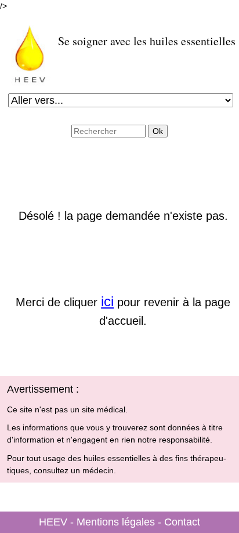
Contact (182, 522)
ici (107, 301)
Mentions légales (116, 522)
